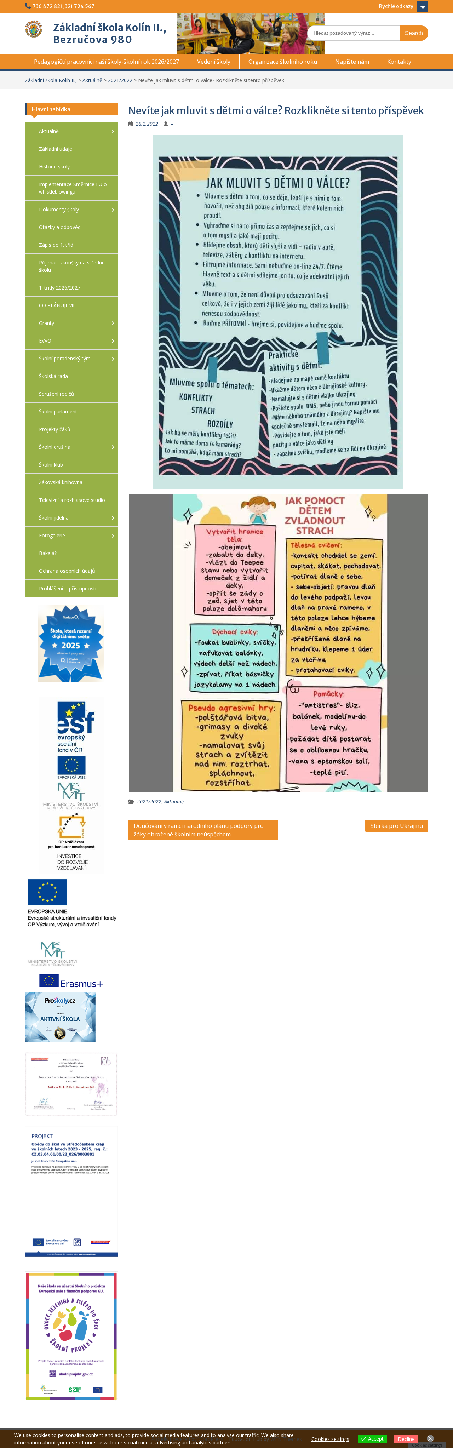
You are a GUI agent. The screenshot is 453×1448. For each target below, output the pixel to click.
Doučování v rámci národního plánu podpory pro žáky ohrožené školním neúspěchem (199, 830)
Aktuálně (92, 80)
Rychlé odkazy (396, 6)
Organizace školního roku (282, 61)
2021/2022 (120, 80)
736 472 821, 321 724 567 (63, 6)
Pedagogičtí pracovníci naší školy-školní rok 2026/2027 (106, 61)
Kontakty (399, 61)
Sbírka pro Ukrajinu (397, 826)
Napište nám (352, 61)
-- (172, 123)
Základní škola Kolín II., (109, 27)
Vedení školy (213, 61)
